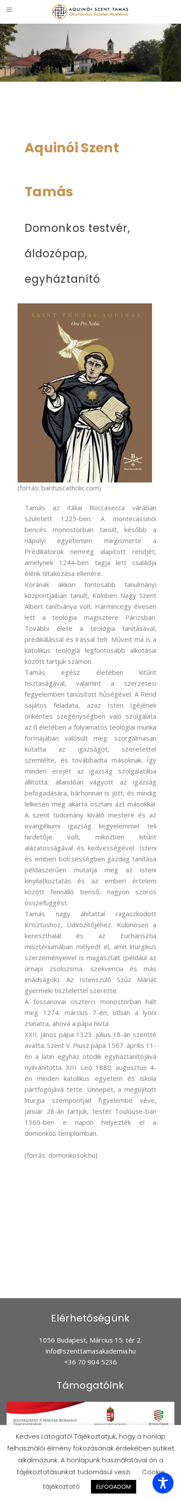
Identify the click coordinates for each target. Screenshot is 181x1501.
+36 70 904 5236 (90, 1361)
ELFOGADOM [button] (113, 1487)
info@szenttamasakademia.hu (91, 1350)
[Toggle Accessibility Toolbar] (163, 1483)
